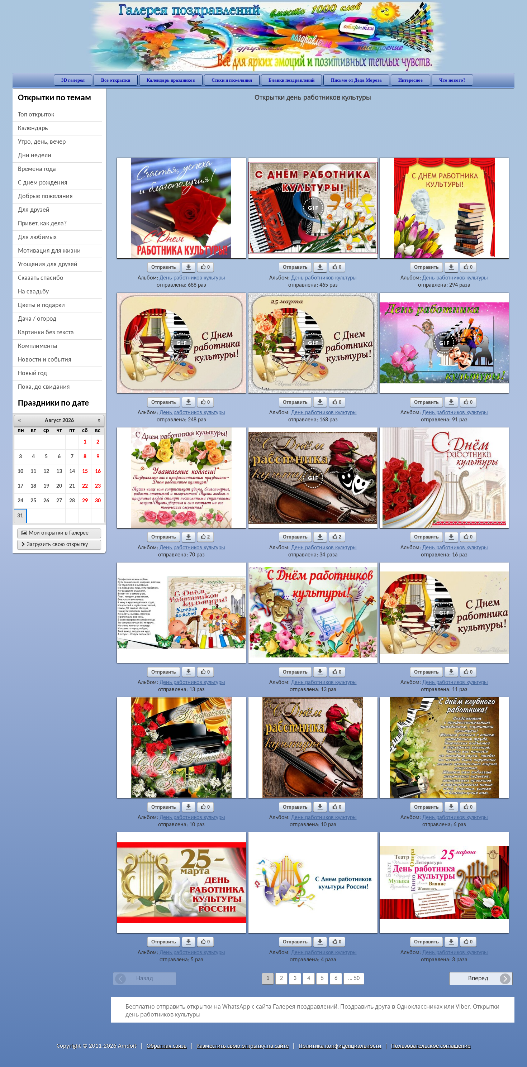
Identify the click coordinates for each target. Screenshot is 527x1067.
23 (98, 486)
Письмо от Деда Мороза (356, 80)
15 (85, 471)
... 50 (354, 978)
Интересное (410, 80)
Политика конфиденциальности (340, 1046)
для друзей (33, 210)
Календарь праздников (171, 80)
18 (33, 486)
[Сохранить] (188, 267)
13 (59, 471)
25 (33, 501)
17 (20, 486)
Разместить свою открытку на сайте (242, 1046)
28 (72, 501)
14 (72, 471)
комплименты (37, 346)
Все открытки (115, 80)
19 (46, 486)
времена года (37, 169)
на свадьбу (33, 291)
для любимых (37, 237)
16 (98, 471)
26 (46, 501)
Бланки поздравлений (291, 80)
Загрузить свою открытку (55, 544)
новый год (32, 373)
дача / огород (37, 319)
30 (98, 501)
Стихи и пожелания (232, 80)
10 (20, 471)
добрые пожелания (45, 196)
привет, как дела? (42, 223)
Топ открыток (36, 114)
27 (59, 501)
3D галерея (73, 80)
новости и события (44, 360)
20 (59, 486)
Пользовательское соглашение (430, 1046)
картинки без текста (46, 332)
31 (20, 516)
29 (85, 501)
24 (20, 501)
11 (33, 471)
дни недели (34, 155)
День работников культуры (192, 278)
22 (85, 486)
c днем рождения (42, 183)
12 (46, 471)
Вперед (478, 978)
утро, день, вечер (42, 142)
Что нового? (452, 80)
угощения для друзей (47, 264)
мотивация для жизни (49, 251)
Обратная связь (166, 1046)
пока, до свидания (44, 387)
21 (72, 486)
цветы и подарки (41, 305)
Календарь (33, 128)
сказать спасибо (40, 278)
